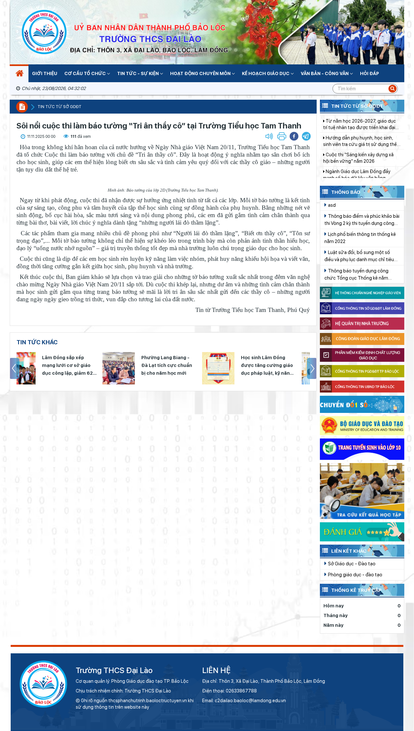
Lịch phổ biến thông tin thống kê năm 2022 (360, 237)
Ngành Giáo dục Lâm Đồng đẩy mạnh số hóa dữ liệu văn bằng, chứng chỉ (356, 147)
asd (331, 205)
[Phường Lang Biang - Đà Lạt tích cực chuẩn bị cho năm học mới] (32, 368)
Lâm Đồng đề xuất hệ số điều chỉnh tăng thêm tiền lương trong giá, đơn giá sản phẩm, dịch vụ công (361, 164)
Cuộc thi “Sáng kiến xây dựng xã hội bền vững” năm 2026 (358, 130)
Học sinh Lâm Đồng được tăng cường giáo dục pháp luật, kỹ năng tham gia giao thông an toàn (181, 366)
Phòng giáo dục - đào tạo (354, 574)
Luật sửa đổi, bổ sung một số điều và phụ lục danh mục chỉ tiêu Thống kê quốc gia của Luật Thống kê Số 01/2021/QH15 (361, 256)
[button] (306, 136)
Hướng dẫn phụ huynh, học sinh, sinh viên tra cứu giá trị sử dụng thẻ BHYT (360, 113)
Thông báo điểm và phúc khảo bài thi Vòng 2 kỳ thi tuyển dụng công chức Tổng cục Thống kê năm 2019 (361, 220)
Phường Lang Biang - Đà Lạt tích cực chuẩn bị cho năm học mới (80, 365)
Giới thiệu (44, 73)
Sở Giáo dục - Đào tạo (351, 563)
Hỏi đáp (369, 73)
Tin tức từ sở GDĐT (60, 106)
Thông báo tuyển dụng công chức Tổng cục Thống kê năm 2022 (356, 275)
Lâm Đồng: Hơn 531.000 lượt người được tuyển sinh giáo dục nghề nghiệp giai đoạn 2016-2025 (282, 366)
